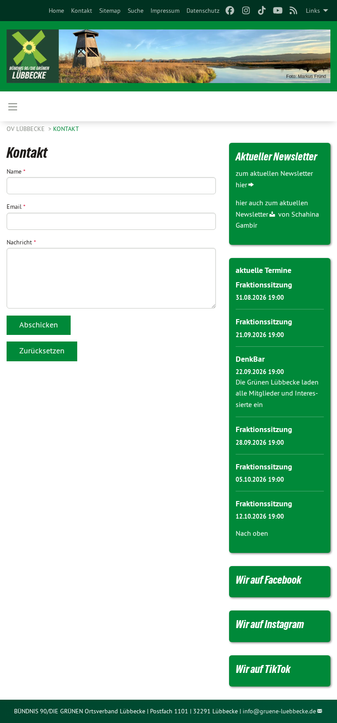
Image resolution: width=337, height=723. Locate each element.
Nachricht (21, 242)
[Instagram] (245, 10)
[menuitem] (56, 10)
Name (16, 171)
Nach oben (252, 533)
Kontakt (81, 11)
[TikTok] (261, 10)
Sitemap (110, 11)
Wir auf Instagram (270, 624)
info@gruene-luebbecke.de (279, 711)
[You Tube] (277, 10)
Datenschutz (202, 11)
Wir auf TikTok (263, 669)
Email (16, 207)
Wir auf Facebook (268, 580)
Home (56, 11)
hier (241, 184)
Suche (135, 11)
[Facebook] (230, 10)
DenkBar (250, 359)
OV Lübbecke (27, 129)
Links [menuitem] (313, 11)
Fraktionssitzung (264, 285)
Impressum (165, 11)
